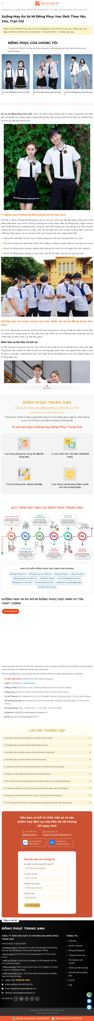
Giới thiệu (73, 941)
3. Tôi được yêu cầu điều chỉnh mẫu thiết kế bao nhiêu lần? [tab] (29, 752)
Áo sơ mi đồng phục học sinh (69, 578)
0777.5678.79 (16, 683)
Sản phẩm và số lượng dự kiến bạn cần (39, 864)
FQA (70, 985)
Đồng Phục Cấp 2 (61, 574)
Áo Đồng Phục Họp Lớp (47, 587)
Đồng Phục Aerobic (47, 578)
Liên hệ (72, 980)
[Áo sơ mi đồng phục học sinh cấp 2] (47, 71)
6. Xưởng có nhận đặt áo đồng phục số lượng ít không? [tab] (27, 774)
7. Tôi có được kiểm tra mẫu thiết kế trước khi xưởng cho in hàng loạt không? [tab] (37, 781)
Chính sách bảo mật (43, 1013)
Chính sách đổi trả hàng (78, 968)
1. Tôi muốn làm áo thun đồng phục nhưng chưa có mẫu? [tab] (28, 738)
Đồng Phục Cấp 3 (77, 574)
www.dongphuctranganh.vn (24, 993)
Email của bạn (29, 893)
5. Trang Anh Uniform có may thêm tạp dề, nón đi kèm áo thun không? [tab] (34, 767)
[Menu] (3, 3)
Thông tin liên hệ (10, 920)
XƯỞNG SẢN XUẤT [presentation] (10, 611)
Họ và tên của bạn (31, 874)
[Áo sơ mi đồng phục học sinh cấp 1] (16, 71)
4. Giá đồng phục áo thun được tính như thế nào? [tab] (25, 760)
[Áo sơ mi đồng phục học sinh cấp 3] (78, 71)
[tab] (10, 611)
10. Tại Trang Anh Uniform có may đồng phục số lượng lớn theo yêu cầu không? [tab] (38, 803)
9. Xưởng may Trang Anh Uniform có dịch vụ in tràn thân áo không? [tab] (33, 795)
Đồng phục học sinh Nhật (22, 582)
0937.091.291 (27, 984)
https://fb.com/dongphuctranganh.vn (31, 712)
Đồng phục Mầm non (18, 574)
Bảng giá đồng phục (77, 950)
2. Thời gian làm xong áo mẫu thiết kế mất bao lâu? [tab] (26, 745)
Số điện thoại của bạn (32, 884)
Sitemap (55, 1013)
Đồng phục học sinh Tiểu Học (40, 574)
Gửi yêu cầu (31, 905)
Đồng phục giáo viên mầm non (25, 578)
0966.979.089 (29, 683)
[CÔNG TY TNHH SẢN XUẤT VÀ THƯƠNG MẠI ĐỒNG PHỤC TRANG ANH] (47, 3)
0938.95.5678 (27, 679)
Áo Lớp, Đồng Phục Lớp (44, 582)
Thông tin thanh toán (77, 955)
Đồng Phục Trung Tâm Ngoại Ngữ (69, 582)
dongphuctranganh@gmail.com (57, 835)
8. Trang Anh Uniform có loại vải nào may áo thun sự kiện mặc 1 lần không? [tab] (36, 788)
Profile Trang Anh (76, 946)
